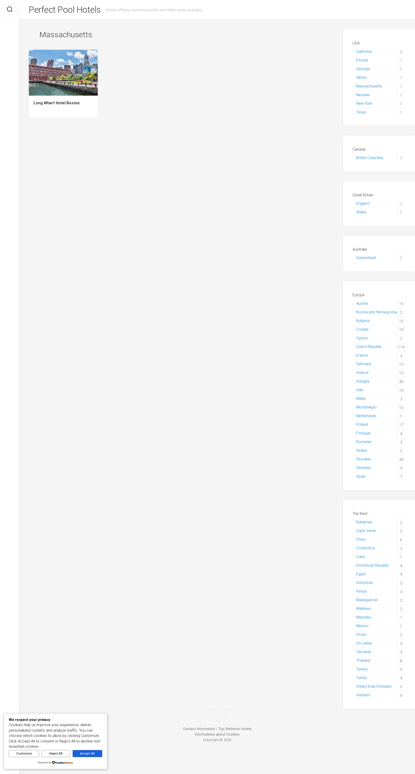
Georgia (363, 69)
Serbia (361, 450)
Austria (362, 303)
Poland (362, 424)
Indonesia (364, 582)
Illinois (361, 77)
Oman (361, 634)
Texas (361, 112)
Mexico (362, 626)
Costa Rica (365, 548)
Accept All (87, 753)
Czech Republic (369, 346)
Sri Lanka (364, 643)
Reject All (55, 753)
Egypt (361, 574)
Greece (362, 372)
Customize (24, 753)
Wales (361, 212)
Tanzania (363, 652)
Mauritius (363, 617)
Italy (359, 390)
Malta (361, 398)
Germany (364, 364)
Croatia (362, 329)
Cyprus (362, 338)
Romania (363, 442)
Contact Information (199, 729)
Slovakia (363, 459)
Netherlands (366, 416)
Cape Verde (366, 530)
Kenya (361, 591)
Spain (361, 476)
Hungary (363, 381)
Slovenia (363, 467)
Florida (362, 60)
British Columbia (369, 157)
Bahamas (364, 522)
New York (364, 103)
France (362, 355)
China (360, 539)
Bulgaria (363, 320)
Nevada (362, 95)
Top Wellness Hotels (235, 729)
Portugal (363, 433)
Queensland (366, 257)
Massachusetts (369, 86)
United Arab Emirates (373, 686)
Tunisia (361, 669)
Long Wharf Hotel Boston (56, 103)
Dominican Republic (372, 565)
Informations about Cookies (217, 734)
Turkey (361, 677)
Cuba (360, 556)
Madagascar (367, 600)
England (362, 203)
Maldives (363, 608)
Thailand (363, 660)
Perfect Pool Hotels (65, 10)
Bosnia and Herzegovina (376, 312)
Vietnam (363, 695)
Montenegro (366, 407)
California (364, 51)
